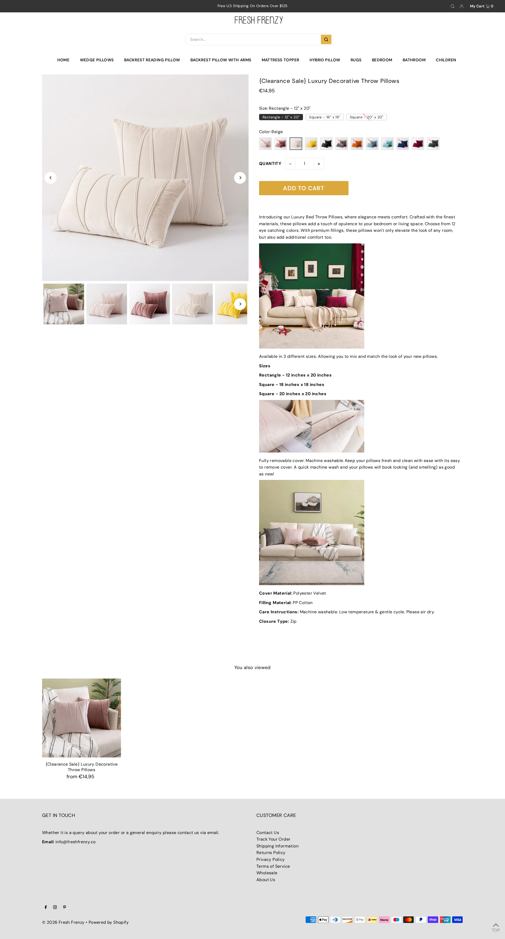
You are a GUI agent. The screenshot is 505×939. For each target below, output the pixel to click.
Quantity (270, 163)
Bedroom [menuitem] (382, 60)
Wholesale (266, 873)
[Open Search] (452, 6)
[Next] (240, 178)
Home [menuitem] (63, 60)
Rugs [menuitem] (356, 60)
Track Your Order (273, 839)
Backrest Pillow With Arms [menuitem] (220, 60)
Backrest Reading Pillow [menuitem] (152, 60)
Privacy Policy (270, 859)
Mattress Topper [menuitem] (280, 60)
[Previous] (51, 178)
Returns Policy (271, 852)
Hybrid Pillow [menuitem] (325, 60)
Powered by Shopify (109, 922)
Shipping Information (277, 846)
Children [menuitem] (446, 60)
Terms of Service (273, 866)
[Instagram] (55, 907)
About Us (265, 879)
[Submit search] (326, 39)
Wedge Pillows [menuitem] (97, 60)
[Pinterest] (64, 907)
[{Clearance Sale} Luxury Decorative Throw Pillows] (81, 718)
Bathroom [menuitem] (414, 60)
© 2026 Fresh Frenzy (63, 922)
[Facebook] (46, 907)
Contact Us (267, 832)
